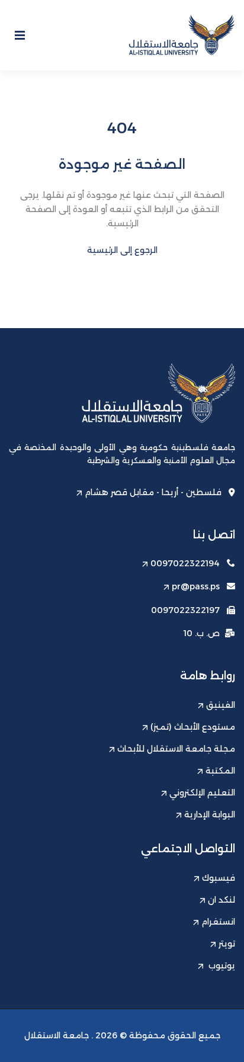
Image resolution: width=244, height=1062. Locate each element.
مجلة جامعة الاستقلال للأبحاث (176, 748)
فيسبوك (218, 877)
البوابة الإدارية (209, 814)
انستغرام (218, 921)
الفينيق (220, 705)
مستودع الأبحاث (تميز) (192, 726)
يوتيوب (220, 965)
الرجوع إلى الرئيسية (122, 250)
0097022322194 (185, 563)
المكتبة (220, 770)
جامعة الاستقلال (56, 1035)
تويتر (227, 943)
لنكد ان (221, 899)
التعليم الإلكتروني (202, 792)
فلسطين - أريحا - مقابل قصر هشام (153, 492)
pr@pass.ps (196, 586)
